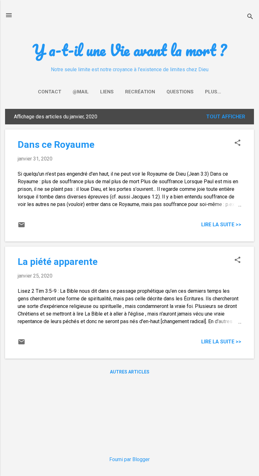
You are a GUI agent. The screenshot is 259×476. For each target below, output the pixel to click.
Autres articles (129, 371)
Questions (180, 92)
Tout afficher (225, 117)
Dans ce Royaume (56, 144)
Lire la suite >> (221, 225)
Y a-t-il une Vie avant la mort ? (129, 49)
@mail (81, 92)
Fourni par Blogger (129, 459)
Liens (107, 92)
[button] (237, 143)
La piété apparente (58, 261)
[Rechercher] (250, 17)
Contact (49, 92)
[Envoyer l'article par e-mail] (21, 227)
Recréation (140, 92)
